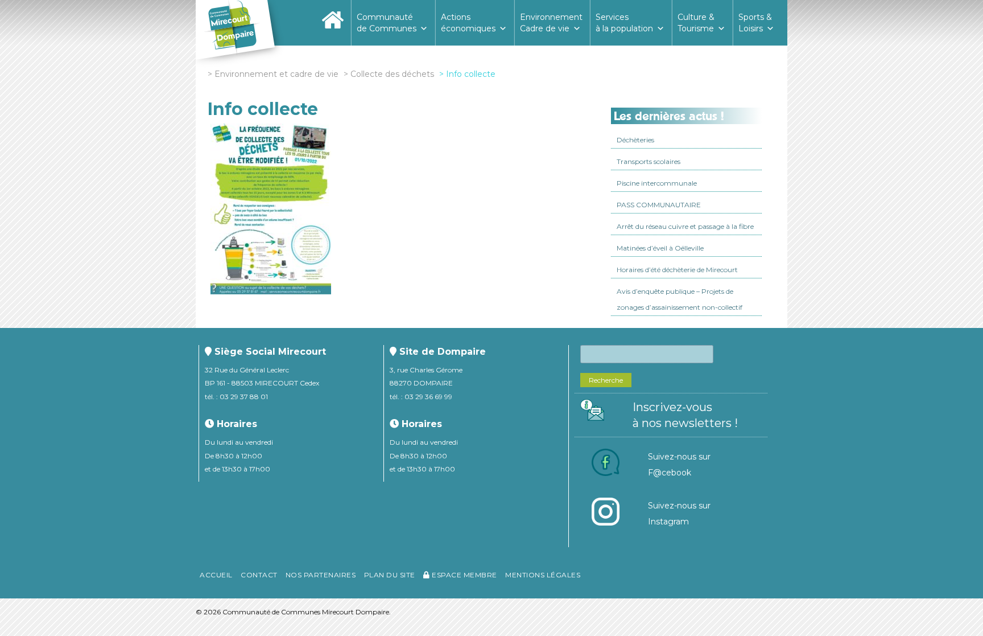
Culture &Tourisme (696, 23)
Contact (259, 575)
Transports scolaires (648, 161)
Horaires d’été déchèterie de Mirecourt (677, 269)
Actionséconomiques (468, 23)
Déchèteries (635, 140)
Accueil (216, 575)
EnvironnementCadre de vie (551, 23)
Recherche (606, 380)
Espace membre (463, 575)
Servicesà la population (624, 23)
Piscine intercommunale (657, 183)
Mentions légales (542, 575)
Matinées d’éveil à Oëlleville (660, 248)
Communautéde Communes (386, 23)
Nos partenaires (321, 575)
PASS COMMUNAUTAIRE (659, 204)
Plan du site (389, 575)
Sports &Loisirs (755, 23)
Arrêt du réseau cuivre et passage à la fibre (685, 226)
